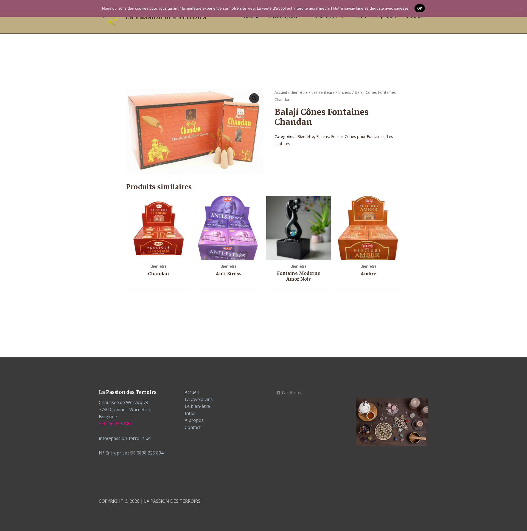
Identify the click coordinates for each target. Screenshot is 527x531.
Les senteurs (323, 92)
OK (419, 8)
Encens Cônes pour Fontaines (358, 136)
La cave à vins (199, 399)
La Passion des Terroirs (165, 16)
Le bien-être (197, 406)
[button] (254, 98)
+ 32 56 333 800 (115, 423)
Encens (344, 92)
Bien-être (299, 92)
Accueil (280, 92)
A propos (194, 420)
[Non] (520, 8)
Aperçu (158, 255)
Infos (190, 413)
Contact (193, 427)
